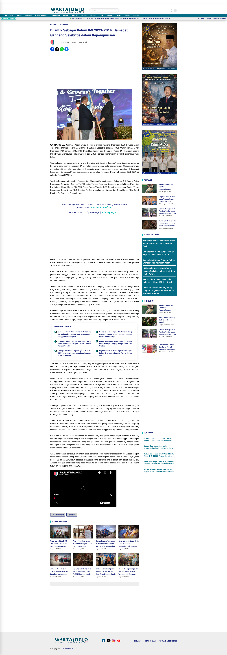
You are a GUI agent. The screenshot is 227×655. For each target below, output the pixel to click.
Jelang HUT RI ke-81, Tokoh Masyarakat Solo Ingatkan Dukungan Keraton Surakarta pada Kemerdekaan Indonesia (59, 572)
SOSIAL (136, 15)
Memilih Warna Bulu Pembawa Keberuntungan (166, 187)
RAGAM (84, 15)
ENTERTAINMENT (41, 15)
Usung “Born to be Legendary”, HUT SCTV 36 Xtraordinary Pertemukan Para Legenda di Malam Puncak (74, 353)
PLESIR (65, 15)
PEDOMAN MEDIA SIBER (168, 641)
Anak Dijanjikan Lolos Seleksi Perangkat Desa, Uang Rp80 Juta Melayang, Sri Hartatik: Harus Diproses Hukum (82, 544)
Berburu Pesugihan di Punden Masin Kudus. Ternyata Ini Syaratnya (167, 211)
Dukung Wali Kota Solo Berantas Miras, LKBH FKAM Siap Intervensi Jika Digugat (82, 572)
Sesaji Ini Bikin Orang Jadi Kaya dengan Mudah (167, 320)
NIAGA (19, 15)
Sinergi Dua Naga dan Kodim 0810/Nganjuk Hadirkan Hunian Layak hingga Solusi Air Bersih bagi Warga (153, 18)
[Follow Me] (108, 642)
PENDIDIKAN (55, 15)
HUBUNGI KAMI (150, 641)
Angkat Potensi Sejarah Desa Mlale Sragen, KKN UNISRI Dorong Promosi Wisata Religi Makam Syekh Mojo (159, 471)
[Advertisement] (94, 70)
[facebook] (52, 49)
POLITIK (118, 15)
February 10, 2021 (111, 212)
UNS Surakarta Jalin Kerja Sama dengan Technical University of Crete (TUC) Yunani (159, 271)
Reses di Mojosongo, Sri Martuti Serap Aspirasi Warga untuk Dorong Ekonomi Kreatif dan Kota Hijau (115, 334)
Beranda (53, 24)
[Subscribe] (118, 642)
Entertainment (58, 515)
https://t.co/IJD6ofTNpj (101, 207)
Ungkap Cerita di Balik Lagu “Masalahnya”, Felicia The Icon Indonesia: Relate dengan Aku (115, 353)
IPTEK (101, 15)
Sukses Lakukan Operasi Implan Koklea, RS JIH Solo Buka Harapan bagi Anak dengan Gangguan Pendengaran (74, 334)
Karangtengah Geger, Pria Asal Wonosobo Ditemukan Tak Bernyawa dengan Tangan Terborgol (128, 544)
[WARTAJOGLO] (67, 12)
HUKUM (109, 15)
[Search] (117, 10)
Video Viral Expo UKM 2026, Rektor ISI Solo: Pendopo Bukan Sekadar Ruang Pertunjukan (159, 463)
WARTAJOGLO (68, 649)
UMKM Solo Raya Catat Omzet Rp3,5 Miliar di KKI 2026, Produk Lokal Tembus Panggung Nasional (159, 455)
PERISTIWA (9, 15)
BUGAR (93, 15)
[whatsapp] (62, 49)
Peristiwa (64, 24)
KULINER (75, 15)
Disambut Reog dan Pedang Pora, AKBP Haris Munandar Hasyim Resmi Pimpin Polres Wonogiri (74, 343)
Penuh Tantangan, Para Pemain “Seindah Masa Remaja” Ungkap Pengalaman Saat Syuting (115, 343)
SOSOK (127, 15)
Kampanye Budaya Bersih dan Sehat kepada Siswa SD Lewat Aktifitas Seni (159, 244)
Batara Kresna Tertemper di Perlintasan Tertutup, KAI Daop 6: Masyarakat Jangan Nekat (105, 544)
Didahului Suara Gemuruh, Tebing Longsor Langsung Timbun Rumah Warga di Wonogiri (158, 291)
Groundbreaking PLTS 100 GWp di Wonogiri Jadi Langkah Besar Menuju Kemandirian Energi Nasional (82, 18)
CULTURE (28, 15)
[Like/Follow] (103, 642)
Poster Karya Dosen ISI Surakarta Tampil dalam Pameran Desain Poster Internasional (167, 347)
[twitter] (57, 49)
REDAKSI (137, 641)
